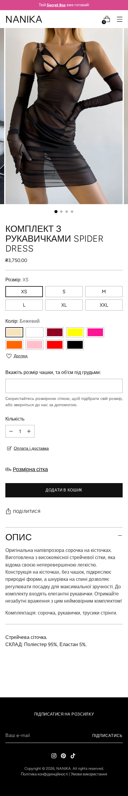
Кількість (14, 419)
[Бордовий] (55, 332)
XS (24, 291)
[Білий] (34, 332)
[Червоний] (55, 345)
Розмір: (17, 280)
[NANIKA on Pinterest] (64, 757)
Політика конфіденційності (44, 774)
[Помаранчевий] (14, 345)
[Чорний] (75, 345)
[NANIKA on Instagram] (54, 757)
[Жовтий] (75, 332)
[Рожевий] (34, 345)
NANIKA (63, 768)
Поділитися (26, 511)
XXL (104, 305)
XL (64, 305)
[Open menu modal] (119, 19)
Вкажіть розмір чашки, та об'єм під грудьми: (53, 372)
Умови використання (89, 774)
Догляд (20, 356)
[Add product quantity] (29, 431)
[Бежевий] (14, 332)
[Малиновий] (95, 332)
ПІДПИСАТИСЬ (107, 735)
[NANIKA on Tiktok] (73, 757)
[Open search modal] (94, 19)
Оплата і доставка (31, 448)
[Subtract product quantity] (11, 431)
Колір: (22, 321)
